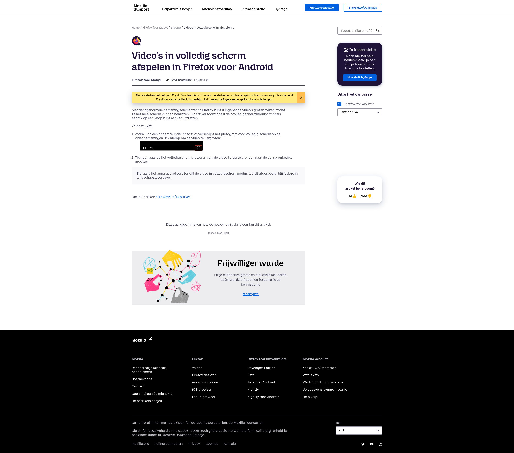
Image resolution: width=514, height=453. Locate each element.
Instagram (380, 444)
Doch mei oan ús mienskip (152, 394)
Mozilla (142, 340)
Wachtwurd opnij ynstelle (323, 382)
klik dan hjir (194, 99)
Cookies (212, 444)
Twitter (137, 386)
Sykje (378, 30)
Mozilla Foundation (248, 423)
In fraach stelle (253, 9)
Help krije (310, 397)
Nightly (253, 390)
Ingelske (229, 99)
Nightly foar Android (263, 397)
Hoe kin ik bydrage (360, 77)
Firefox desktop (204, 375)
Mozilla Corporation (211, 423)
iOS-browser (202, 390)
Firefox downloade (322, 7)
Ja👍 (352, 196)
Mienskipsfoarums (217, 9)
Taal (338, 423)
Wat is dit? (311, 375)
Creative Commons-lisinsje (183, 435)
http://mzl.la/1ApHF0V (173, 197)
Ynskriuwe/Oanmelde (363, 7)
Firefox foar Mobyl (155, 27)
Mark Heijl (223, 233)
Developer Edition (261, 368)
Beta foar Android (261, 382)
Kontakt (230, 444)
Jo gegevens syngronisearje (325, 390)
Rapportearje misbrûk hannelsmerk (149, 370)
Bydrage (281, 9)
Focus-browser (203, 397)
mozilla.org (140, 444)
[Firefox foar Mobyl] (136, 41)
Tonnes (212, 233)
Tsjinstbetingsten (169, 444)
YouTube (371, 444)
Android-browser (205, 382)
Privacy (194, 444)
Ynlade (197, 368)
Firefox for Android (359, 104)
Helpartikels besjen (177, 9)
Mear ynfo (251, 294)
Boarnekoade (142, 379)
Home (136, 27)
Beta (250, 375)
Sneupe (176, 27)
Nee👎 (366, 196)
